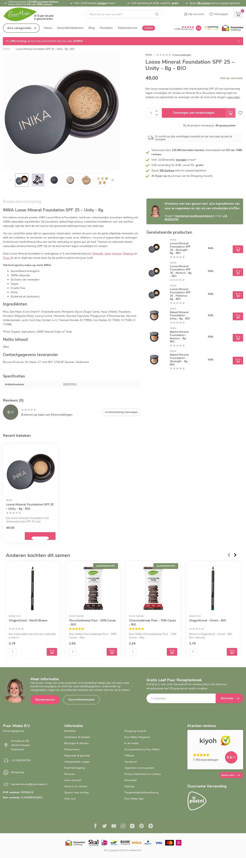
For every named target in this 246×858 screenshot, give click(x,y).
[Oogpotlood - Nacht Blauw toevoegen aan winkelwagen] (52, 652)
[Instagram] (123, 826)
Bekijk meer (227, 775)
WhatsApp (17, 772)
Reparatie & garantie (77, 755)
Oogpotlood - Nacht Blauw (28, 620)
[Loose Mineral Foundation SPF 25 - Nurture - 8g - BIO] (154, 271)
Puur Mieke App (134, 798)
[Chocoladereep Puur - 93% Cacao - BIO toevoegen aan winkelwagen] (112, 652)
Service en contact (75, 786)
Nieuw (48, 28)
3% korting (203, 3)
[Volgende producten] (235, 555)
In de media (131, 743)
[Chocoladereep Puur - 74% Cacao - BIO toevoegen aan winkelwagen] (172, 652)
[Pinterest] (141, 826)
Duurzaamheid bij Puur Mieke (142, 749)
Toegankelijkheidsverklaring (141, 792)
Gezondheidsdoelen (70, 28)
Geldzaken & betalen (77, 737)
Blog (91, 28)
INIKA (148, 55)
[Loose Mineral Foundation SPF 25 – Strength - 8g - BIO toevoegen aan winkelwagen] (238, 249)
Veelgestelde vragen (77, 762)
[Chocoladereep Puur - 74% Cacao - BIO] (153, 588)
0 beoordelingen (181, 55)
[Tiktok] (132, 826)
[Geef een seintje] (40, 536)
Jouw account (72, 780)
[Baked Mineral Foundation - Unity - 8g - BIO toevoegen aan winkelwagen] (238, 316)
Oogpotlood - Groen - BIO (207, 620)
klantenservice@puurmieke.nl (194, 216)
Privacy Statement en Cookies (142, 774)
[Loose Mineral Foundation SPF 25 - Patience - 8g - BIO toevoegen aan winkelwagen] (238, 295)
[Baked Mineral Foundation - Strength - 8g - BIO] (154, 359)
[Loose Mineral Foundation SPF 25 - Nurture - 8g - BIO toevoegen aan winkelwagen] (238, 272)
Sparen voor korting (76, 792)
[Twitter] (104, 826)
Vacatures (130, 762)
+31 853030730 (20, 760)
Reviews (69, 774)
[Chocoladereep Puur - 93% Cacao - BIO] (93, 588)
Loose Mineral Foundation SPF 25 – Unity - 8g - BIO (45, 49)
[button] (194, 14)
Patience (128, 253)
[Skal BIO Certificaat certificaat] (93, 842)
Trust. (7, 258)
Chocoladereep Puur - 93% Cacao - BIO (92, 622)
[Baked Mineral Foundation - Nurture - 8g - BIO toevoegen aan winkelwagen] (238, 338)
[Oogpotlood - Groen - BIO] (213, 588)
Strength (97, 253)
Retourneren (72, 749)
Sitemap (129, 786)
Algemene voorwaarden (139, 768)
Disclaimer (130, 780)
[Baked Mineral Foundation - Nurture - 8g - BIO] (154, 336)
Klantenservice (127, 28)
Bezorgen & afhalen (76, 743)
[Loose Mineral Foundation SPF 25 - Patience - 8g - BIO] (154, 294)
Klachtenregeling (74, 768)
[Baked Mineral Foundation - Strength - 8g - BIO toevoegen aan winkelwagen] (238, 360)
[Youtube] (113, 826)
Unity (108, 253)
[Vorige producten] (229, 555)
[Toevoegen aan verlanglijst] (240, 113)
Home (6, 49)
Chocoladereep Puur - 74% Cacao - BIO (152, 622)
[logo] (32, 14)
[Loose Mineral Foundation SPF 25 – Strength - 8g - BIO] (154, 248)
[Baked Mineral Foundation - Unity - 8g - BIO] (154, 315)
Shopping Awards (135, 731)
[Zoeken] (157, 14)
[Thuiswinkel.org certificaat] (232, 28)
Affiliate (129, 755)
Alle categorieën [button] (19, 28)
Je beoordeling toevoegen (121, 412)
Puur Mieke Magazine (137, 737)
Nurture (116, 253)
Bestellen (70, 731)
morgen (102, 3)
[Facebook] (95, 826)
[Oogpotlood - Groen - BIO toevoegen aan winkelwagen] (232, 652)
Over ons (70, 798)
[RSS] (150, 826)
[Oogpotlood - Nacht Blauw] (33, 588)
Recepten (106, 28)
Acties (149, 28)
